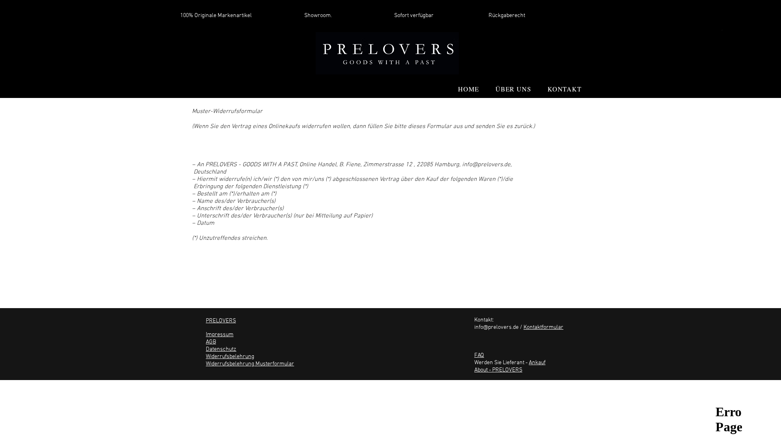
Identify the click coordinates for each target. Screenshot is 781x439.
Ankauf (537, 362)
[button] (722, 31)
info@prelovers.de (486, 164)
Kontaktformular (543, 327)
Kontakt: (484, 320)
